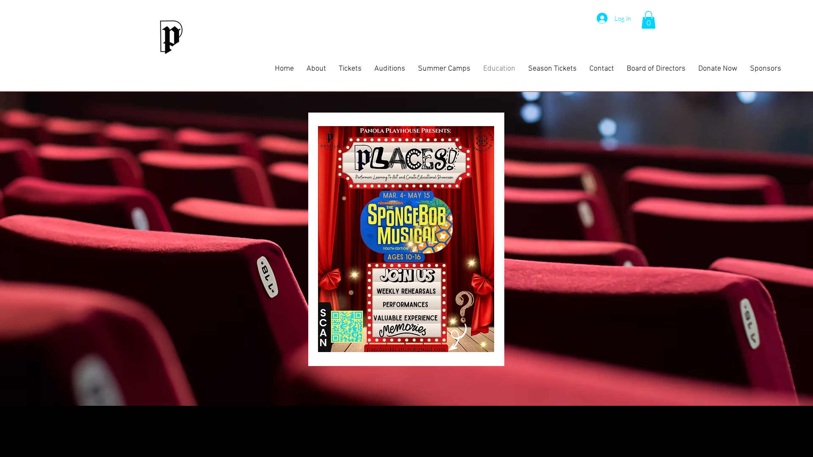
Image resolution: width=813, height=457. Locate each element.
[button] (648, 20)
